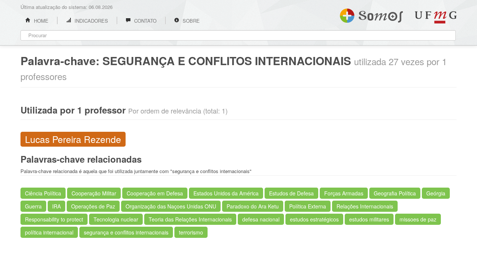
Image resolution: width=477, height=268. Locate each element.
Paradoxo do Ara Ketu (253, 206)
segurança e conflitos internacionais (126, 232)
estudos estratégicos (314, 219)
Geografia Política (395, 193)
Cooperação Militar (94, 193)
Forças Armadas (343, 193)
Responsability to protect (54, 219)
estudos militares (369, 219)
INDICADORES (90, 20)
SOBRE (190, 20)
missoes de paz (417, 219)
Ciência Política (43, 193)
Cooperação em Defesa (155, 193)
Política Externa (307, 206)
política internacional (49, 232)
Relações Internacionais (365, 206)
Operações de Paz (93, 206)
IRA (56, 206)
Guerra (33, 206)
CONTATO (145, 20)
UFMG (436, 17)
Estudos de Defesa (291, 193)
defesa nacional (260, 219)
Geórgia (435, 193)
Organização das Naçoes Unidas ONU (171, 206)
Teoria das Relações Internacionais (190, 219)
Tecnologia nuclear (116, 219)
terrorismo (191, 232)
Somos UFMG (371, 14)
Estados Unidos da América (226, 193)
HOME (40, 20)
